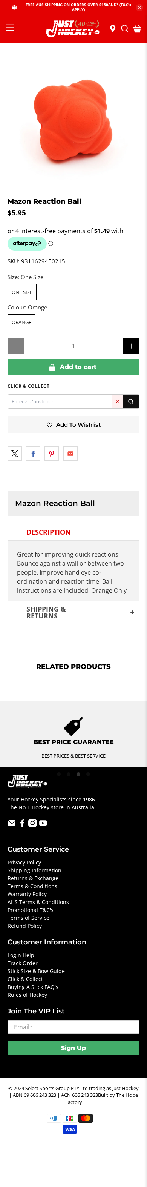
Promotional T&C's (31, 909)
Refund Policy (25, 925)
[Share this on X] (15, 453)
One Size (22, 292)
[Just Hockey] (73, 28)
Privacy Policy (24, 862)
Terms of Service (28, 917)
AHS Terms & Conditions (38, 902)
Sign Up (73, 1048)
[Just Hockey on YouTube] (43, 825)
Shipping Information (34, 870)
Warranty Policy (27, 894)
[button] (74, 532)
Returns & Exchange (33, 878)
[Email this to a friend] (70, 453)
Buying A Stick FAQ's (33, 986)
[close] (139, 7)
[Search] (130, 401)
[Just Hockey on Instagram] (32, 825)
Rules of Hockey (27, 994)
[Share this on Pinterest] (51, 453)
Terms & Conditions (32, 886)
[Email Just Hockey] (12, 825)
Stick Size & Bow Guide (36, 971)
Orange (21, 322)
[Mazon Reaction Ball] (74, 121)
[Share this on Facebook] (33, 453)
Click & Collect (25, 979)
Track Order (23, 963)
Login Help (21, 955)
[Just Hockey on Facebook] (22, 825)
